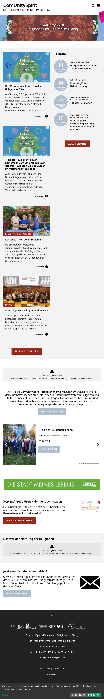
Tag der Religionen (81, 102)
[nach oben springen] (52, 615)
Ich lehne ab (78, 695)
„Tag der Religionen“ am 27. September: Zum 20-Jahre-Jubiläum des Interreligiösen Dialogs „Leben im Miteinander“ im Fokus (25, 164)
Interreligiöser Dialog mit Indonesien (26, 310)
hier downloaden (19, 520)
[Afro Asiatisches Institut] (101, 17)
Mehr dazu (49, 449)
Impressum (44, 668)
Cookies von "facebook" (36, 554)
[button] (79, 463)
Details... (5, 695)
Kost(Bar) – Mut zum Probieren (23, 239)
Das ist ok (94, 695)
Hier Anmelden (17, 593)
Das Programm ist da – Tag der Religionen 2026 (23, 87)
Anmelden (53, 674)
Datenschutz (58, 668)
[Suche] (93, 5)
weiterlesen (39, 116)
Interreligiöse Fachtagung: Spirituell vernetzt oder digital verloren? (82, 125)
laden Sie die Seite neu (59, 378)
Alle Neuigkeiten (27, 351)
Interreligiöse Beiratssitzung (78, 85)
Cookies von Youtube (36, 378)
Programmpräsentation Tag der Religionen (83, 67)
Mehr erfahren (52, 411)
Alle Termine (77, 143)
